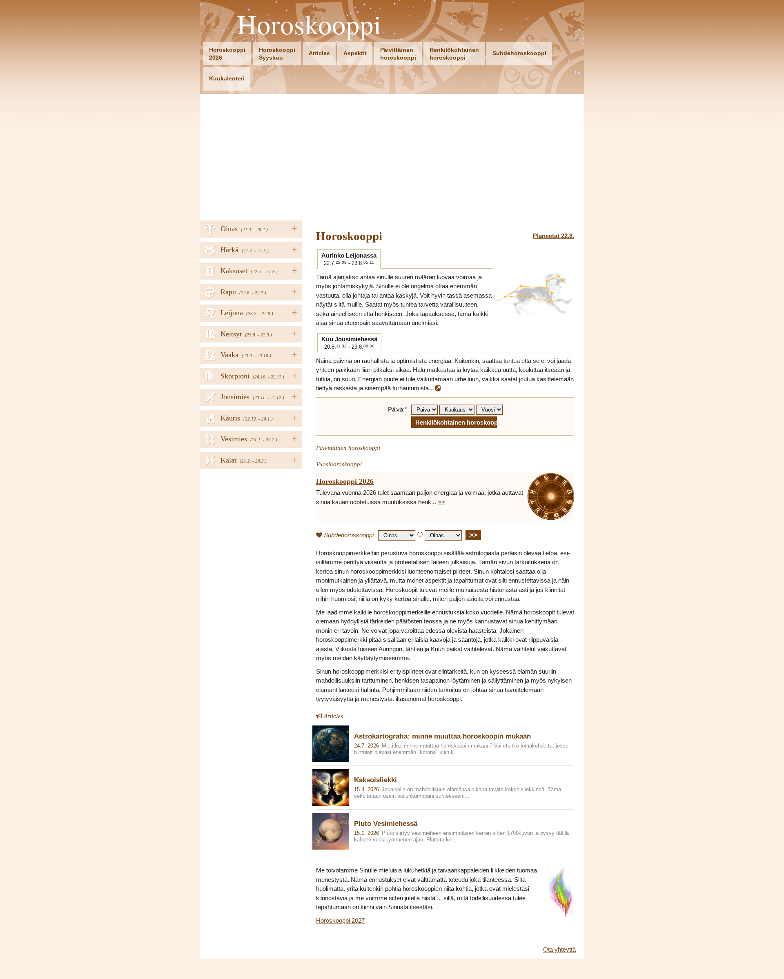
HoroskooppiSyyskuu (277, 54)
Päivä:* (397, 409)
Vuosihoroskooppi (339, 464)
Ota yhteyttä (559, 949)
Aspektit (355, 53)
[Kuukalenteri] (438, 388)
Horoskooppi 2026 (345, 481)
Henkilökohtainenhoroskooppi (454, 54)
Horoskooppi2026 (227, 54)
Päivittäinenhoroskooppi (398, 54)
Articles (319, 53)
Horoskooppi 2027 (340, 920)
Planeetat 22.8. (553, 235)
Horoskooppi (309, 24)
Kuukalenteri (227, 78)
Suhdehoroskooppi (519, 53)
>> (441, 501)
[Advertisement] (392, 155)
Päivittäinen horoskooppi (348, 448)
